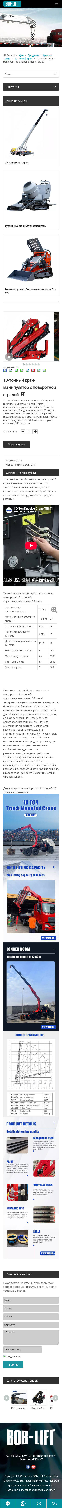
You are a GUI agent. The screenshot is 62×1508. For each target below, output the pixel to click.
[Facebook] (28, 1467)
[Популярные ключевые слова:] (55, 74)
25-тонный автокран (16, 162)
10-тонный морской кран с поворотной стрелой (38, 1408)
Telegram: (25, 1459)
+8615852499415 (19, 1455)
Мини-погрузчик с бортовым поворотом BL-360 (30, 291)
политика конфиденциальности (38, 1489)
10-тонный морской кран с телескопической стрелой (19, 1408)
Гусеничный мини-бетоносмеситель (25, 225)
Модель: (10, 460)
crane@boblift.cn (44, 1455)
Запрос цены (16, 444)
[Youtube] (33, 1467)
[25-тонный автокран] (31, 133)
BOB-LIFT (37, 1459)
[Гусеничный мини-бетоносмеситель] (31, 196)
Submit (13, 1364)
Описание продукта (21, 473)
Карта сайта (13, 1489)
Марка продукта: (15, 464)
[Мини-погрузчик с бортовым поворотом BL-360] (31, 259)
